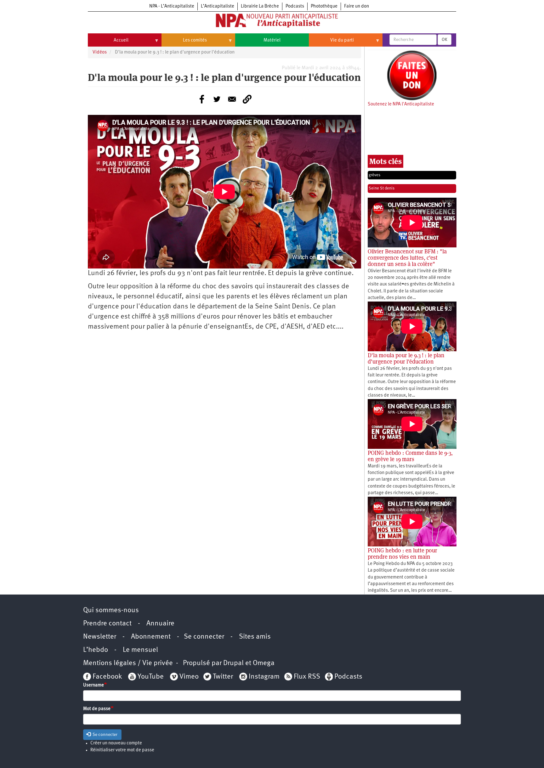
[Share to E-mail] (232, 99)
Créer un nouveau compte (116, 743)
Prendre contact (107, 623)
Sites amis (255, 637)
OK (444, 39)
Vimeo (189, 676)
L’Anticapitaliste (217, 6)
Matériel (272, 40)
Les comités (184, 43)
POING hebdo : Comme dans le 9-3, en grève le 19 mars (410, 456)
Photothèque (324, 6)
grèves (374, 175)
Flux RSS (307, 676)
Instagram (264, 676)
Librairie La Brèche (260, 6)
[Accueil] (272, 22)
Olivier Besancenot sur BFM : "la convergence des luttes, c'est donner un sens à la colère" (407, 258)
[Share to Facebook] (202, 99)
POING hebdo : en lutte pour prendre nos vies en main (402, 553)
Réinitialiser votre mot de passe (122, 750)
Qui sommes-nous (111, 610)
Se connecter (204, 637)
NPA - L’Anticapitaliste (171, 6)
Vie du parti (331, 43)
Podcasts (295, 6)
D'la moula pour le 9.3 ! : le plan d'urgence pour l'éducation (406, 358)
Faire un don (356, 6)
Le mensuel (140, 650)
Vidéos (100, 52)
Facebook (106, 676)
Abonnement (151, 637)
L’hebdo (95, 650)
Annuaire (160, 623)
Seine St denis (381, 188)
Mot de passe (96, 709)
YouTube (150, 676)
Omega (264, 663)
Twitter (223, 676)
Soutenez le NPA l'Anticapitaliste (401, 104)
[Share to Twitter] (217, 99)
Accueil (108, 43)
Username (93, 685)
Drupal (233, 663)
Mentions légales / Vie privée (128, 663)
